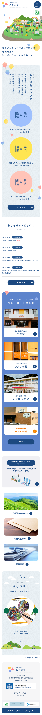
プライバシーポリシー (21, 693)
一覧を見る (21, 282)
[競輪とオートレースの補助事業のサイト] (17, 704)
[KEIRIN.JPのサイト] (32, 704)
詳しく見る (21, 207)
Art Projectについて (31, 657)
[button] (6, 611)
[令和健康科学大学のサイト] (21, 686)
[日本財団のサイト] (6, 704)
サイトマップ (21, 695)
